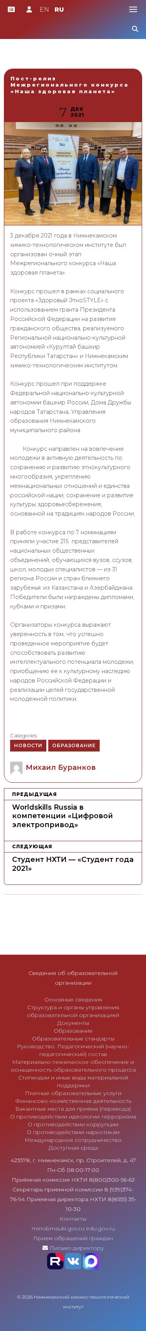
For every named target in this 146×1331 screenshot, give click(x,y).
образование (74, 745)
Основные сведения (73, 999)
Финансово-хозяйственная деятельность (73, 1100)
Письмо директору (76, 1247)
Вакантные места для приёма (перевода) (73, 1108)
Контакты (73, 1218)
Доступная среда (73, 1147)
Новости (28, 745)
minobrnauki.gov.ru (58, 1228)
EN (44, 9)
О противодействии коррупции (73, 1124)
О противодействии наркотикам (73, 1132)
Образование (73, 1030)
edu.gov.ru (100, 1228)
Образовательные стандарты (73, 1038)
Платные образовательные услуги (73, 1093)
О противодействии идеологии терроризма (73, 1116)
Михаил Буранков (61, 767)
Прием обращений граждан (73, 1238)
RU (59, 9)
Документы (73, 1022)
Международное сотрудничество (73, 1139)
